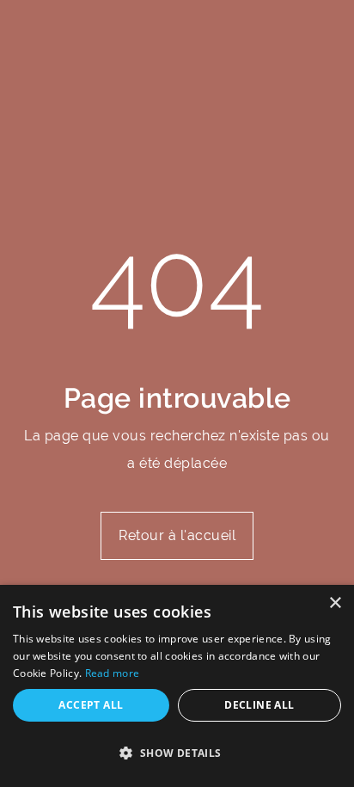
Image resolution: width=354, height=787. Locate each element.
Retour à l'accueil (177, 535)
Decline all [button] (259, 705)
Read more (112, 673)
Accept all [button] (90, 705)
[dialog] (177, 686)
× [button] (334, 603)
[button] (177, 753)
